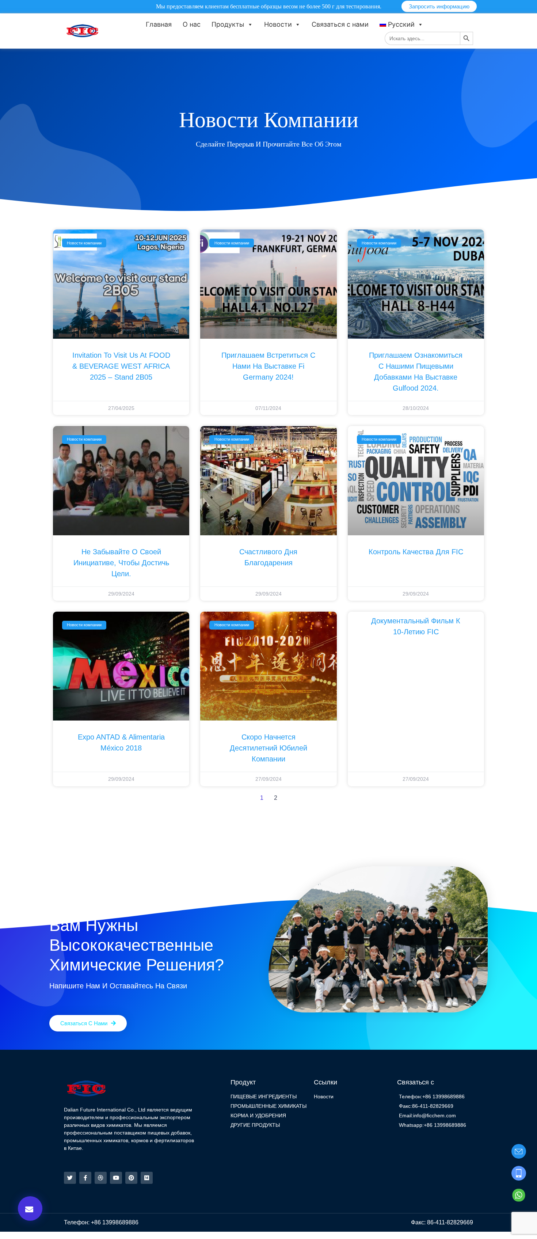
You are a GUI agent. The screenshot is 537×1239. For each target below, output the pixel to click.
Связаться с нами (340, 24)
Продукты (228, 24)
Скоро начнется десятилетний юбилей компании (268, 748)
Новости (278, 24)
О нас (192, 24)
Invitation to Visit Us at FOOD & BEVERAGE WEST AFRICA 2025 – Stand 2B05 (121, 366)
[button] (30, 1208)
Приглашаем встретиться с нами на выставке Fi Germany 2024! (268, 366)
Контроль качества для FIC (416, 552)
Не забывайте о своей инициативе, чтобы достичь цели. (121, 563)
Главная (159, 24)
